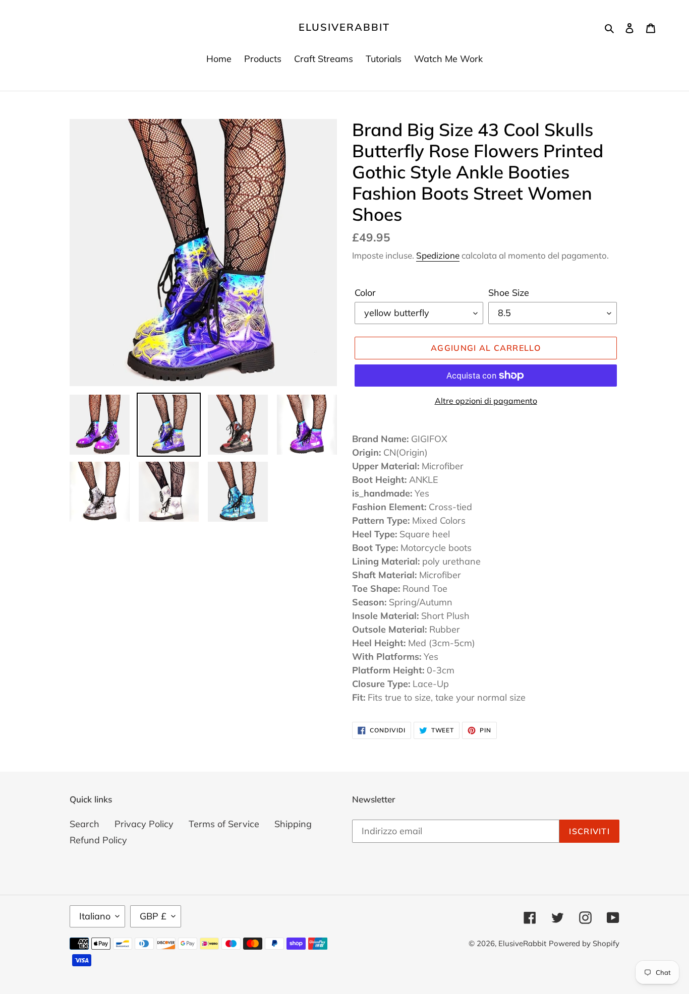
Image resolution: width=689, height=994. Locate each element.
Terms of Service (224, 824)
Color (365, 292)
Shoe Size (508, 292)
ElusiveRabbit (344, 27)
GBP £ (153, 916)
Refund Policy (98, 840)
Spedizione (438, 255)
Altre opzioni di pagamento (486, 401)
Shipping (293, 824)
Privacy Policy (144, 824)
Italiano (94, 916)
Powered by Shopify (584, 943)
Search (84, 824)
